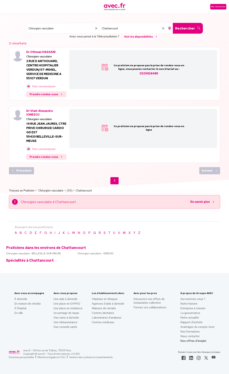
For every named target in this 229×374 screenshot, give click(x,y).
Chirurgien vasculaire (39, 56)
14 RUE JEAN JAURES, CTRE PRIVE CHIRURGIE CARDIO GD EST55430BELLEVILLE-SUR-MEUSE (46, 132)
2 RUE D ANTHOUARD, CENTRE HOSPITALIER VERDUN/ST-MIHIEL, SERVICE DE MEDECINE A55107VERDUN (43, 69)
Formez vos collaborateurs (149, 307)
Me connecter (218, 6)
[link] (184, 359)
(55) (69, 190)
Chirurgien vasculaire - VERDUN (95, 253)
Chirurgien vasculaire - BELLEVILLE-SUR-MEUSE (33, 253)
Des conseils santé (65, 327)
